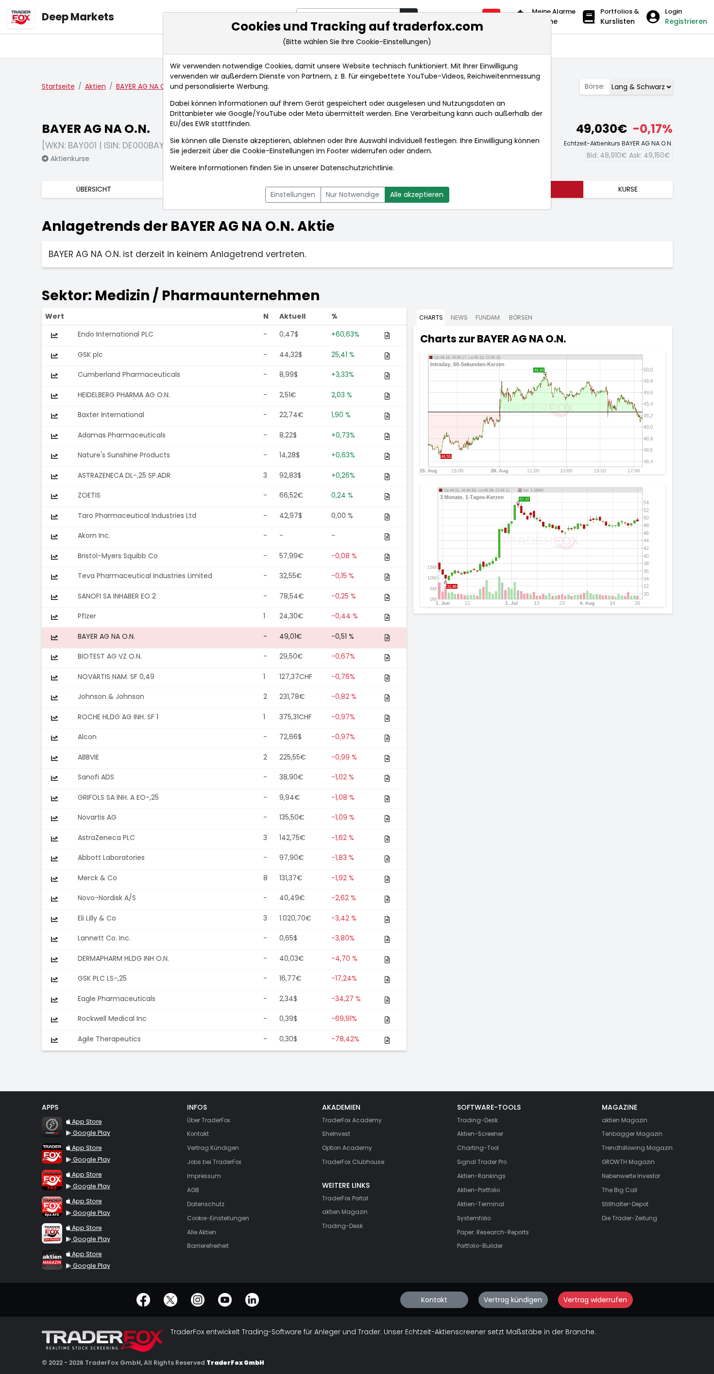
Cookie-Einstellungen (278, 151)
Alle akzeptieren (416, 194)
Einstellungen (293, 194)
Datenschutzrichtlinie (357, 168)
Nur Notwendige (352, 194)
